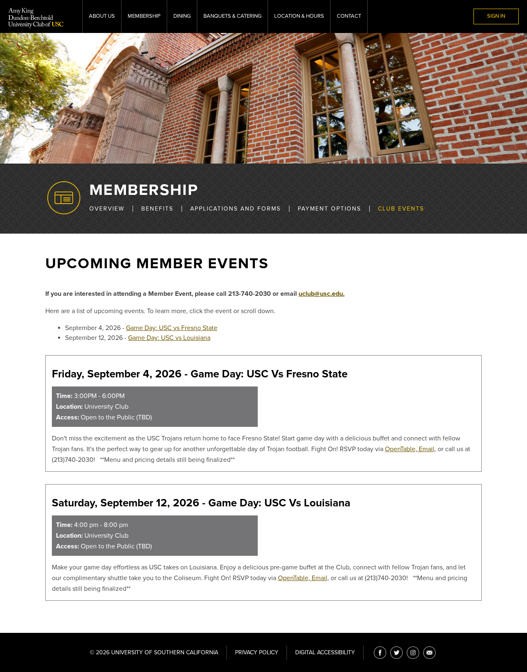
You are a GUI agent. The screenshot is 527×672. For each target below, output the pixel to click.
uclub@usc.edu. (321, 294)
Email (426, 449)
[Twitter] (396, 652)
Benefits (157, 209)
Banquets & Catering (232, 16)
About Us (102, 16)
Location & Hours (299, 16)
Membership (144, 16)
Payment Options (329, 209)
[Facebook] (380, 652)
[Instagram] (413, 652)
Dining (182, 16)
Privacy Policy (256, 652)
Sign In (496, 16)
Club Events (401, 209)
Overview (106, 209)
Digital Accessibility (325, 652)
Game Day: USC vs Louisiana (169, 338)
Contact (349, 16)
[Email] (429, 652)
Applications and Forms (235, 209)
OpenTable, (402, 449)
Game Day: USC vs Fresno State (171, 328)
